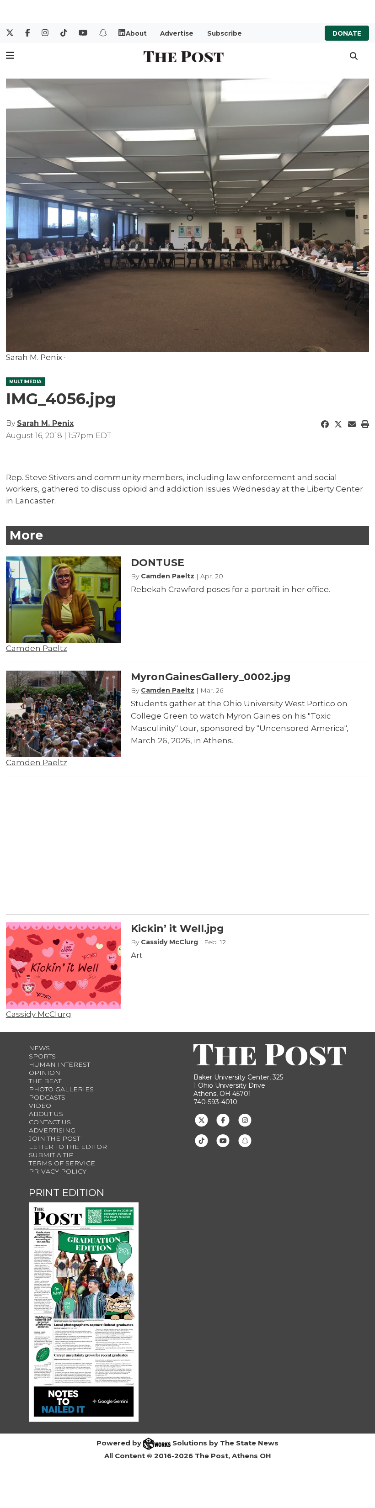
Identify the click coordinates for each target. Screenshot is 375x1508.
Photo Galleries (61, 1089)
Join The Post (54, 1138)
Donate (346, 33)
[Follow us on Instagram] (245, 1120)
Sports (42, 1056)
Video (40, 1105)
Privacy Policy (57, 1171)
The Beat (45, 1081)
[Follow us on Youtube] (223, 1140)
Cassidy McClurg (38, 1014)
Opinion (44, 1073)
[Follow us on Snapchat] (245, 1140)
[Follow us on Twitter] (201, 1120)
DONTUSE (157, 562)
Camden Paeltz (36, 648)
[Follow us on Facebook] (223, 1120)
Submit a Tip (51, 1155)
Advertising (52, 1130)
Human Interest (59, 1064)
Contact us (50, 1122)
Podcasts (47, 1097)
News (39, 1048)
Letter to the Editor (68, 1147)
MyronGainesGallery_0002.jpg (211, 677)
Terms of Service (62, 1163)
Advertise (176, 33)
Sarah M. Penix (45, 423)
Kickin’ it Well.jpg (177, 928)
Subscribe (224, 33)
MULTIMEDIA (25, 382)
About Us (46, 1114)
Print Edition (66, 1192)
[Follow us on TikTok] (201, 1140)
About (136, 33)
